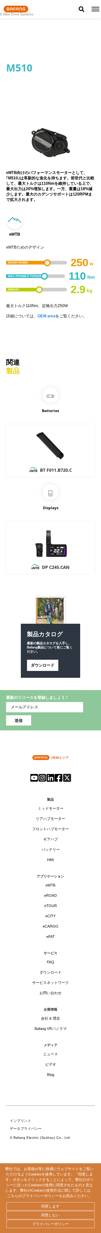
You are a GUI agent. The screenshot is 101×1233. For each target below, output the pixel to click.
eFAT (50, 936)
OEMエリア (60, 758)
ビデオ (50, 1064)
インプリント (20, 1120)
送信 (19, 720)
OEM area (46, 316)
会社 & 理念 (50, 1018)
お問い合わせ (50, 993)
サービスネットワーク (50, 982)
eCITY (50, 916)
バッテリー (50, 849)
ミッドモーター (50, 808)
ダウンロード (42, 665)
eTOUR (50, 906)
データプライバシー (26, 1128)
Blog (50, 1074)
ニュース (50, 1054)
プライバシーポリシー (50, 1224)
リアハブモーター (50, 819)
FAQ (50, 962)
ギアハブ (50, 839)
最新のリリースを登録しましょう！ (37, 697)
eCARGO (50, 926)
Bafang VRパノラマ (51, 1028)
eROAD (50, 895)
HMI (50, 860)
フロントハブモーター (50, 829)
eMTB (50, 885)
